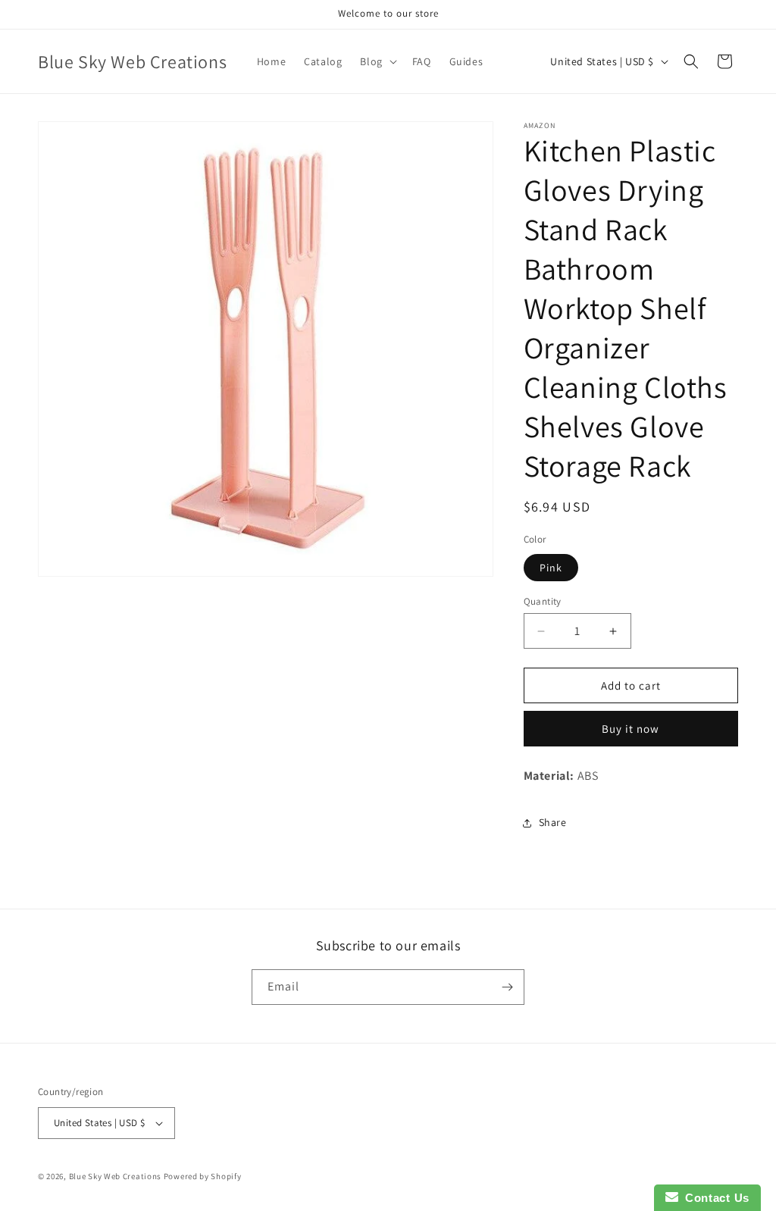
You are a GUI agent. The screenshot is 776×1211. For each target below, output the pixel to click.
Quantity (543, 601)
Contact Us (713, 1197)
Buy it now (630, 728)
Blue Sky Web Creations (115, 1176)
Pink (551, 567)
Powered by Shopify (203, 1176)
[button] (376, 61)
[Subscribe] (507, 987)
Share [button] (553, 822)
